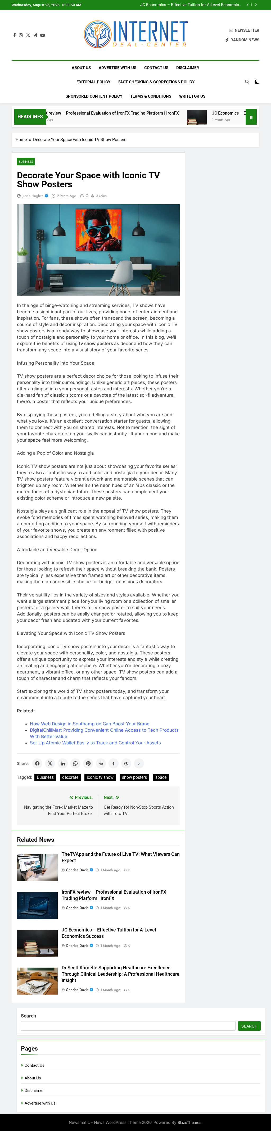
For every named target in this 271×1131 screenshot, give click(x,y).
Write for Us (192, 96)
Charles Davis (77, 869)
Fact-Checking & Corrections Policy (156, 82)
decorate (70, 777)
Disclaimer (187, 67)
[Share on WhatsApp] (75, 763)
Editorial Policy (93, 82)
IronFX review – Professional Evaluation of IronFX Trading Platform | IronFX (88, 113)
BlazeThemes (189, 1122)
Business (26, 161)
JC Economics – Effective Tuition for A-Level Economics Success (190, 5)
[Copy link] (139, 763)
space (160, 777)
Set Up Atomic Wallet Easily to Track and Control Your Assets (95, 742)
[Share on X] (50, 763)
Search (28, 1016)
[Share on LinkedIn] (63, 763)
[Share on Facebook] (37, 763)
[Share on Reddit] (101, 763)
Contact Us (156, 67)
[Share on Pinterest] (88, 763)
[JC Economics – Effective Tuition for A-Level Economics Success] (178, 120)
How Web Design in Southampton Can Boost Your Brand (90, 723)
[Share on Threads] (126, 763)
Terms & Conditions (150, 96)
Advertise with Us (117, 67)
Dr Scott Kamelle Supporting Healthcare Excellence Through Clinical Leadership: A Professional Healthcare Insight (120, 974)
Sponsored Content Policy (94, 96)
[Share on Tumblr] (114, 763)
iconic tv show (100, 777)
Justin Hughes (32, 195)
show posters (134, 777)
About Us (81, 67)
